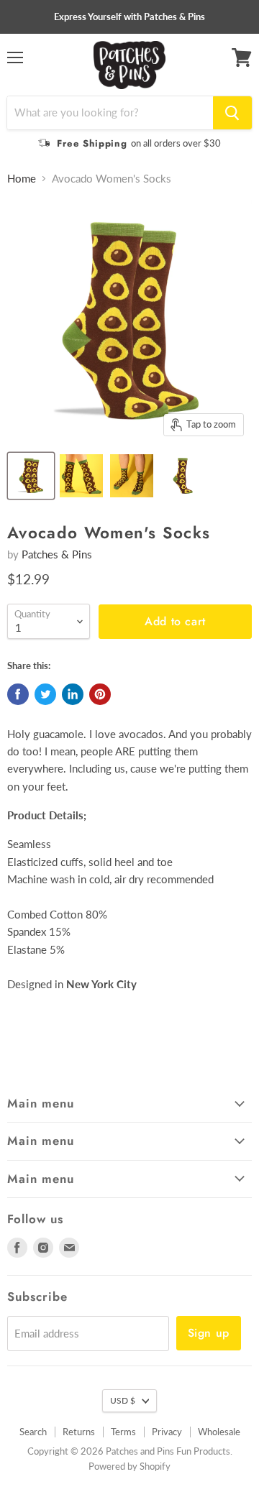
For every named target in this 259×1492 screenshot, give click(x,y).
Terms (123, 1431)
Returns (79, 1431)
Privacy (167, 1431)
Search (33, 1431)
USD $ (122, 1400)
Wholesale (219, 1431)
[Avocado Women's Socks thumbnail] (31, 476)
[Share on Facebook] (18, 694)
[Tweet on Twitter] (45, 694)
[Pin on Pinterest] (100, 694)
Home (21, 178)
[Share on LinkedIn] (72, 694)
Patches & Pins (57, 554)
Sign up (209, 1333)
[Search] (232, 112)
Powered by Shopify (129, 1466)
